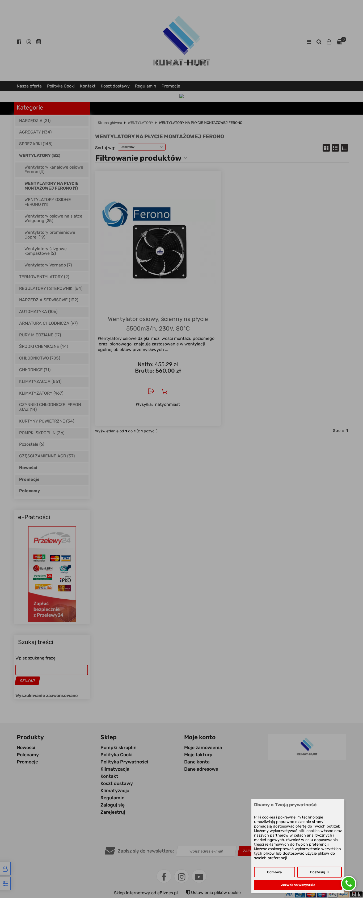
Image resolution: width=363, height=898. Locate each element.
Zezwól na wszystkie (298, 885)
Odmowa (274, 872)
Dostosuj (317, 872)
